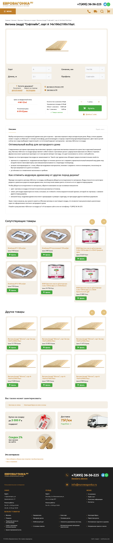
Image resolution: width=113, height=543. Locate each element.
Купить (91, 108)
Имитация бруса (93, 515)
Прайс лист (91, 496)
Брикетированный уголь (13, 530)
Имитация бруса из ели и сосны (35, 405)
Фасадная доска (38, 518)
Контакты (91, 502)
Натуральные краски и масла (97, 526)
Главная (7, 20)
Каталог (14, 20)
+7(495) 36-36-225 (89, 4)
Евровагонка (37, 515)
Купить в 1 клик (91, 114)
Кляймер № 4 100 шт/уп (17, 284)
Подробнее (65, 424)
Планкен (8, 518)
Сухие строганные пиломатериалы (11, 526)
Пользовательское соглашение (14, 484)
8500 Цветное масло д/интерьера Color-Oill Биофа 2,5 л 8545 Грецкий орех (89, 250)
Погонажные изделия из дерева (98, 521)
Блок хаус (64, 515)
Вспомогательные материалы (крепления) (70, 526)
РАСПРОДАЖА (30, 90)
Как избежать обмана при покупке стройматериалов (25, 459)
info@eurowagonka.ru (84, 484)
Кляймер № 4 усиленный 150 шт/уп (55, 248)
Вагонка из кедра (30, 20)
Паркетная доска (93, 518)
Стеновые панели (38, 526)
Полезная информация (95, 499)
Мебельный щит (38, 521)
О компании (92, 494)
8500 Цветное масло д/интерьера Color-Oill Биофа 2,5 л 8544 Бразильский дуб (88, 290)
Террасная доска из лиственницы (12, 521)
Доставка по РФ (52, 90)
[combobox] (42, 69)
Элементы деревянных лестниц (71, 521)
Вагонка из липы (15, 405)
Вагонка (20, 20)
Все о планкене (12, 461)
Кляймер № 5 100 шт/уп (17, 248)
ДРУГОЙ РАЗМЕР (17, 90)
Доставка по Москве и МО (55, 87)
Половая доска (65, 518)
